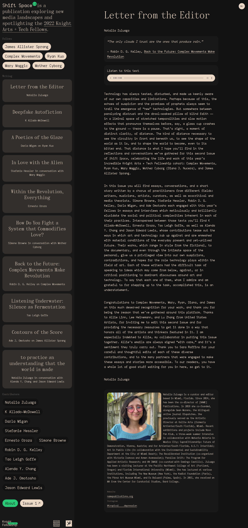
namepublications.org (120, 496)
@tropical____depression (122, 505)
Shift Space (17, 5)
